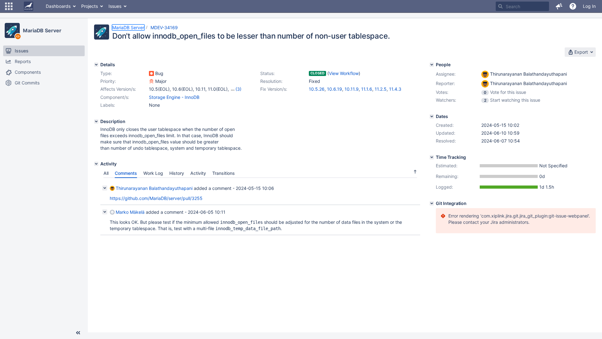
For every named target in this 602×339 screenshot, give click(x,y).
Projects (89, 6)
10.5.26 (317, 89)
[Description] (96, 121)
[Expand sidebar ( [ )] (78, 332)
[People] (432, 64)
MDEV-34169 (164, 27)
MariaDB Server (42, 30)
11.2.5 (381, 89)
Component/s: (114, 97)
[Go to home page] (28, 6)
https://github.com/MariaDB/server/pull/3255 (156, 198)
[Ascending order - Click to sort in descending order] (415, 172)
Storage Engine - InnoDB (174, 97)
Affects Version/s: (118, 89)
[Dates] (432, 116)
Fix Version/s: (273, 89)
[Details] (96, 64)
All (105, 173)
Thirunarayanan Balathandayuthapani (154, 188)
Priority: (108, 81)
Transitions (223, 173)
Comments (126, 173)
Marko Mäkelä (130, 212)
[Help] (573, 6)
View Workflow (344, 73)
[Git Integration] (432, 203)
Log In (589, 6)
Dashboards (58, 6)
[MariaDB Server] (12, 30)
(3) (238, 89)
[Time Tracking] (432, 157)
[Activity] (96, 164)
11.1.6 (366, 89)
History (176, 173)
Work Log (153, 173)
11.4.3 (395, 89)
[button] (8, 6)
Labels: (107, 105)
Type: (106, 73)
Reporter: (445, 83)
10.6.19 (334, 89)
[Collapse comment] (104, 188)
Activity (198, 173)
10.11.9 (352, 89)
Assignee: (446, 74)
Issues (114, 6)
